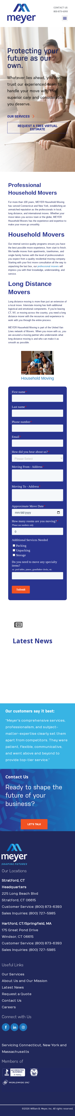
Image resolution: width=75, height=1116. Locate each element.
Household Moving (37, 378)
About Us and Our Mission (24, 981)
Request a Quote (16, 994)
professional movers (48, 266)
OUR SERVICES (18, 116)
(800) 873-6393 (48, 907)
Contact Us (11, 1001)
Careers (9, 1007)
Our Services (13, 974)
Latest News (13, 987)
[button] (65, 18)
